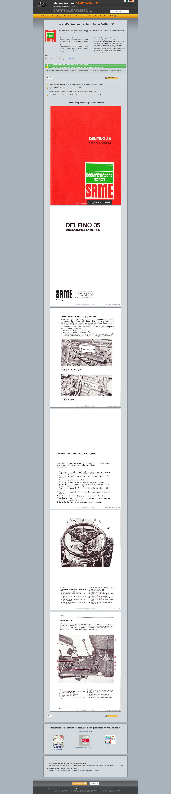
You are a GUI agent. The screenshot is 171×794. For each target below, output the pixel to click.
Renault (66, 16)
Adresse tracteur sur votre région (115, 788)
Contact (106, 16)
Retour (49, 77)
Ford (44, 16)
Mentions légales (102, 788)
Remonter (94, 783)
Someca (91, 16)
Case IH (72, 16)
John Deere (79, 16)
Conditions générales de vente (89, 788)
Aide (101, 16)
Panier (113, 16)
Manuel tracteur (64, 3)
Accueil (40, 16)
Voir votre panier (80, 783)
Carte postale (72, 788)
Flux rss (80, 788)
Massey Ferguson (57, 16)
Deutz (49, 16)
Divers (97, 16)
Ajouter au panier (112, 77)
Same (86, 16)
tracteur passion (53, 788)
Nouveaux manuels (63, 788)
